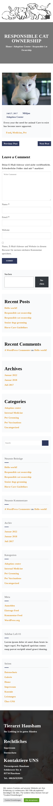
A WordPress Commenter (18, 350)
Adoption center (22, 46)
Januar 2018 (11, 380)
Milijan (26, 113)
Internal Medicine (14, 413)
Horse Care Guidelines (16, 327)
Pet (24, 132)
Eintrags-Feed (12, 610)
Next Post (44, 143)
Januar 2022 (11, 375)
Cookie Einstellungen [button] (13, 800)
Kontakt (9, 691)
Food (8, 132)
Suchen (8, 274)
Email (5, 217)
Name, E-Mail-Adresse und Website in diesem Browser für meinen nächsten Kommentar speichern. (24, 250)
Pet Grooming (12, 417)
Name (5, 204)
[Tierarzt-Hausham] (26, 11)
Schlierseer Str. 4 (12, 769)
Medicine (17, 132)
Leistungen (10, 696)
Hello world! (11, 308)
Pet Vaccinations (13, 422)
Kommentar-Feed (13, 615)
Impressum (10, 687)
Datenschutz (11, 672)
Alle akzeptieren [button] (31, 800)
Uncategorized (12, 427)
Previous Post (10, 143)
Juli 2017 (9, 385)
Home (9, 46)
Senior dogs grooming (16, 322)
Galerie (8, 677)
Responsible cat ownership (18, 313)
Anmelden (10, 605)
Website (6, 230)
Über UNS (10, 701)
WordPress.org (12, 620)
